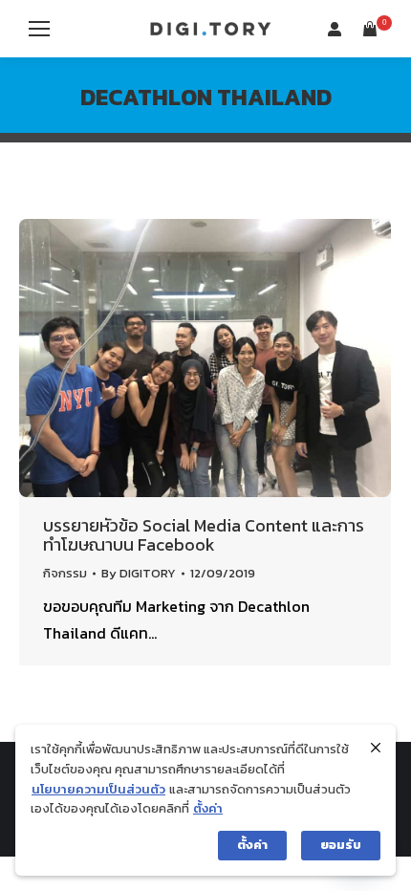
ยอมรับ (340, 845)
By (138, 573)
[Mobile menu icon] (39, 28)
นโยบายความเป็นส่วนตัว (98, 789)
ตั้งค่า (208, 808)
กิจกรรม (65, 573)
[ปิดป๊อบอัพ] (375, 747)
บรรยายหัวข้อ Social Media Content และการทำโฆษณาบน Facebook (203, 534)
